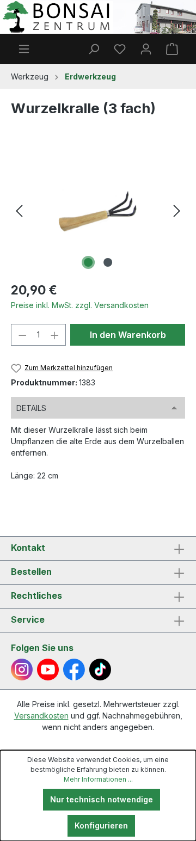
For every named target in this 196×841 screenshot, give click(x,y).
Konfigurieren (101, 825)
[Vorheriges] (19, 211)
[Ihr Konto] (146, 49)
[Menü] (24, 49)
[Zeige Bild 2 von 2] (107, 262)
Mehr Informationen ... (98, 779)
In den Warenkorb (128, 334)
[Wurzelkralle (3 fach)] (98, 210)
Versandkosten (41, 715)
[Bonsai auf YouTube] (48, 669)
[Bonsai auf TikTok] (100, 669)
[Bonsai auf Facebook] (74, 669)
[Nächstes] (177, 211)
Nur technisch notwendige (101, 799)
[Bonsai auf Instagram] (22, 669)
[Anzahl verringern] (22, 335)
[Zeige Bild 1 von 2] (88, 262)
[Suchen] (94, 49)
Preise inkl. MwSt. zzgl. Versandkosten (80, 305)
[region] (98, 211)
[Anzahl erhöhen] (55, 335)
